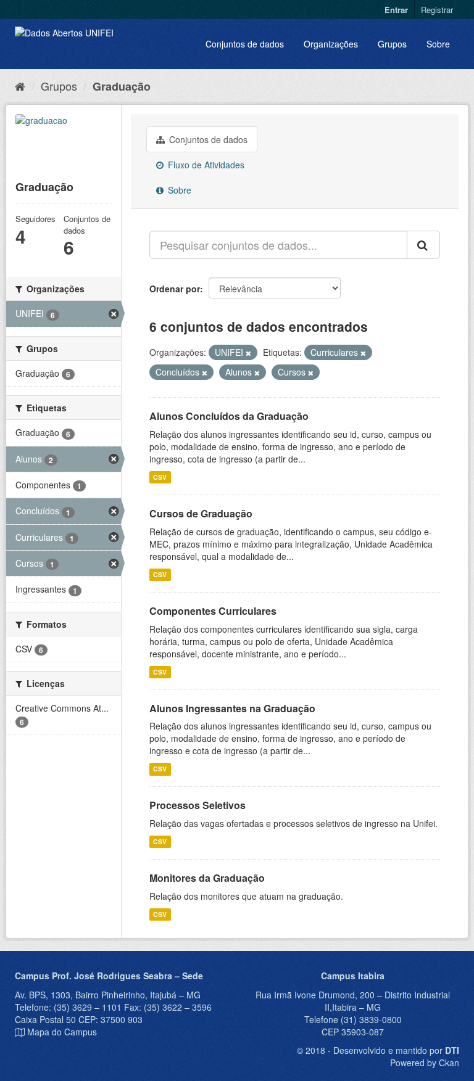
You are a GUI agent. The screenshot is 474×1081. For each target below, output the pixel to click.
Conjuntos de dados (245, 44)
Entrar (396, 9)
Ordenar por (174, 288)
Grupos (392, 44)
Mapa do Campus (62, 1032)
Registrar (437, 9)
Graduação (122, 86)
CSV (160, 477)
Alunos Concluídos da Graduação (229, 416)
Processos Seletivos (197, 805)
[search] (423, 245)
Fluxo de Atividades (204, 164)
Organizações (331, 44)
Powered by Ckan (424, 1062)
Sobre (438, 44)
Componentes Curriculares (212, 611)
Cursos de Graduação (200, 513)
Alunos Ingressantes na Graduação (232, 708)
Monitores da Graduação (207, 878)
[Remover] (248, 353)
